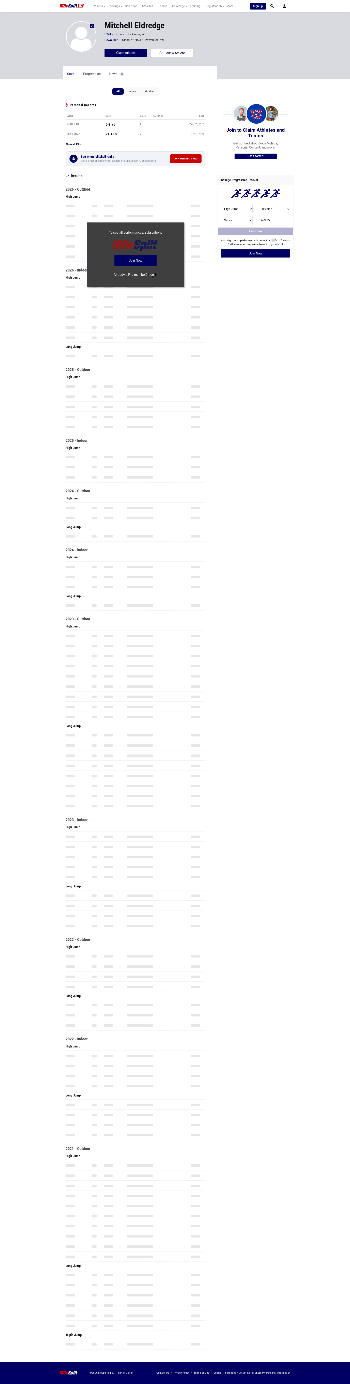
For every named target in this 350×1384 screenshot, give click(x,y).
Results (98, 6)
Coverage (178, 6)
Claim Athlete (125, 53)
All (118, 91)
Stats (71, 74)
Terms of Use (201, 1372)
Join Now (255, 253)
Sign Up (258, 6)
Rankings (114, 6)
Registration (214, 6)
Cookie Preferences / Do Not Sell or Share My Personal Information (251, 1372)
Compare (255, 231)
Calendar (131, 6)
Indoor (132, 91)
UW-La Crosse (114, 34)
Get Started (256, 156)
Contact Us (162, 1372)
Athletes (147, 6)
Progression (92, 74)
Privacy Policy (182, 1372)
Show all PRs (73, 144)
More (230, 6)
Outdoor (150, 91)
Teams (162, 6)
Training (195, 6)
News (116, 74)
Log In (152, 274)
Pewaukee (112, 40)
